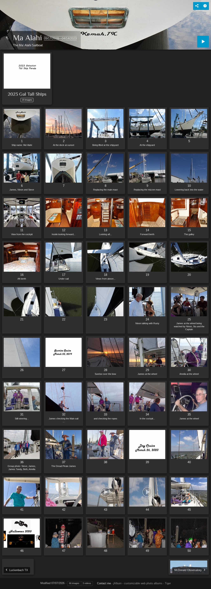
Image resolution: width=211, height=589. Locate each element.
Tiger (168, 583)
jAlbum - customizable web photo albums (137, 583)
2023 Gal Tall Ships (27, 94)
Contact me (104, 583)
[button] (8, 581)
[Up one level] (7, 38)
